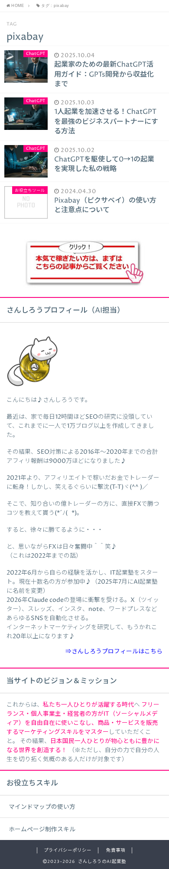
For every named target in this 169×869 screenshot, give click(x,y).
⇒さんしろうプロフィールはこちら (113, 652)
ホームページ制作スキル (42, 829)
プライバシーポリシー (67, 850)
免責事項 (115, 850)
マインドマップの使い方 (42, 807)
